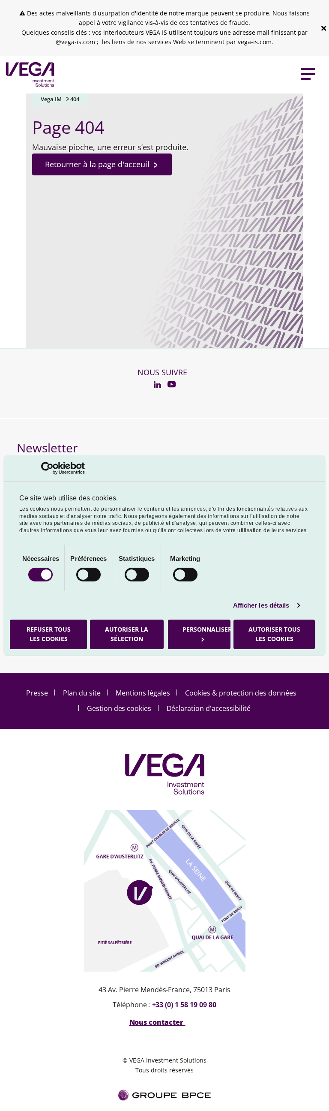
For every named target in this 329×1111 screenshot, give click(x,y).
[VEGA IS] (28, 74)
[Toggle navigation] (308, 74)
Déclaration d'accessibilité (209, 708)
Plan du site (82, 693)
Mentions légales (143, 693)
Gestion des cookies (119, 708)
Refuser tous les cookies (49, 634)
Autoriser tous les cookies (274, 634)
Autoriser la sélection (126, 634)
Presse (37, 693)
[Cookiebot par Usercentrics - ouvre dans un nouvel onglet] (47, 467)
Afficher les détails (261, 605)
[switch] (88, 574)
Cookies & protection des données (240, 693)
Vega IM (51, 99)
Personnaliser (206, 629)
